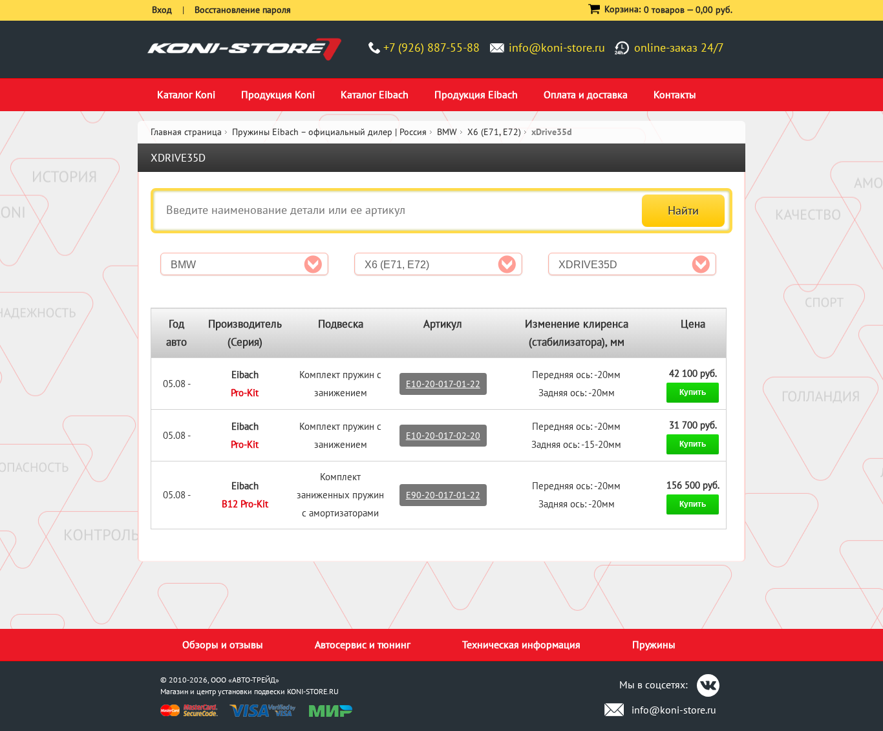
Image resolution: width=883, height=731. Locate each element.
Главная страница (186, 132)
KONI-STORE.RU (313, 691)
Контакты (675, 94)
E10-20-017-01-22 (443, 384)
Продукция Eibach (476, 94)
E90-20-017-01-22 (443, 495)
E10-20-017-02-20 (443, 435)
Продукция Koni (278, 94)
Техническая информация (521, 644)
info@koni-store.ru (557, 47)
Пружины (654, 644)
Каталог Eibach (375, 94)
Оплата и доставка (586, 94)
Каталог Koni (186, 94)
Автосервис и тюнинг (362, 644)
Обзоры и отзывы (222, 644)
